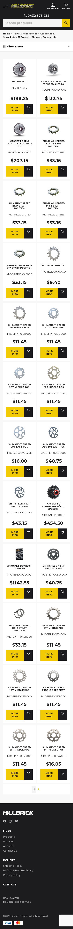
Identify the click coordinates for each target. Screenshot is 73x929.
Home (6, 33)
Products (9, 836)
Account (8, 841)
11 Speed (23, 37)
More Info (14, 109)
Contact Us (10, 850)
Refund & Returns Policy (18, 870)
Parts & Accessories (25, 33)
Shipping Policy (12, 865)
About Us (8, 846)
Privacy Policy (11, 875)
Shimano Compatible (44, 37)
